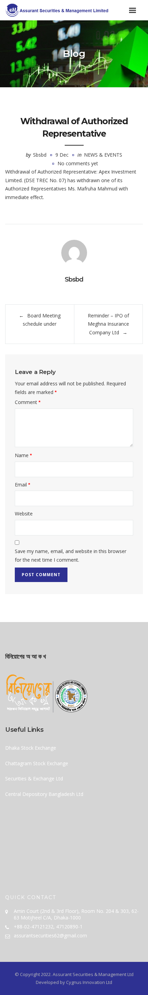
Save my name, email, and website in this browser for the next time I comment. (70, 555)
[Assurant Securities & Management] (74, 10)
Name (23, 455)
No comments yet (77, 163)
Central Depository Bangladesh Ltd (44, 794)
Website (24, 513)
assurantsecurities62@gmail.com (50, 935)
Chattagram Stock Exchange (36, 763)
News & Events (103, 154)
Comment (27, 402)
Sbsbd (39, 154)
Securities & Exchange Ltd (34, 778)
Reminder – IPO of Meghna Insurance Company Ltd (108, 324)
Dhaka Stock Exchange (30, 748)
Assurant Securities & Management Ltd (93, 974)
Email (22, 484)
